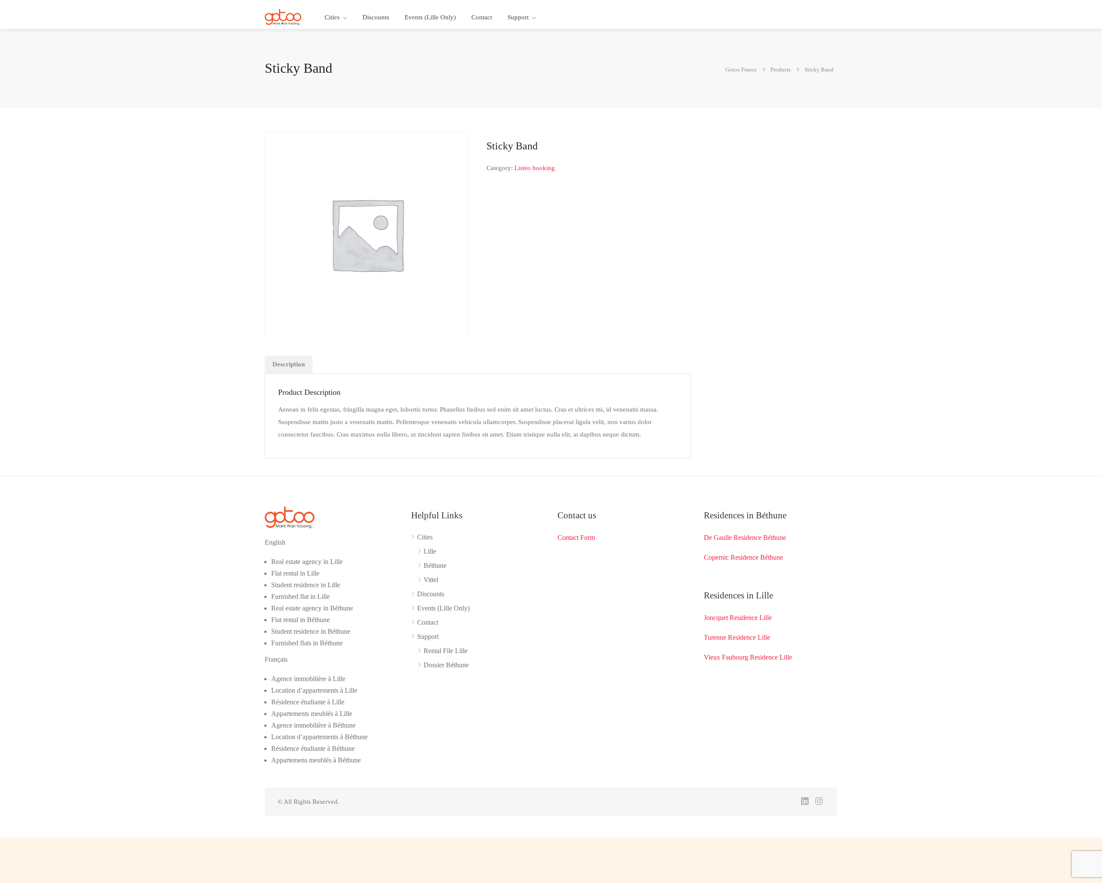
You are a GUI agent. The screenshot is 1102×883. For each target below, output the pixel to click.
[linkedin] (804, 801)
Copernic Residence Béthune (743, 557)
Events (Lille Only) (430, 17)
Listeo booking (534, 167)
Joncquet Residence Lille (738, 617)
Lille (430, 551)
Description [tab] (288, 364)
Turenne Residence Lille (737, 637)
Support (518, 17)
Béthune (435, 565)
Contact (481, 17)
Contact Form (576, 537)
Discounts (375, 17)
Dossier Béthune (446, 665)
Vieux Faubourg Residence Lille (748, 657)
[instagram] (819, 801)
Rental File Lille (445, 650)
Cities (332, 17)
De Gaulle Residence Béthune (745, 537)
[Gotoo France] (283, 16)
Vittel (431, 579)
